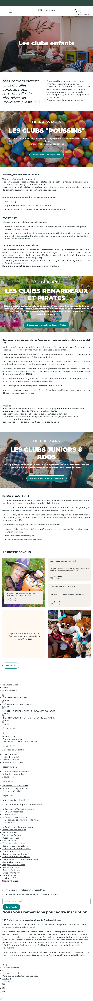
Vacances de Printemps (14, 830)
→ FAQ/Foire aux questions (15, 771)
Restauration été (10, 867)
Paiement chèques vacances (16, 788)
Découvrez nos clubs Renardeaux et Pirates (46, 325)
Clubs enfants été (11, 870)
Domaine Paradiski (11, 851)
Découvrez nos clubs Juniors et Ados (46, 478)
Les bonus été (9, 878)
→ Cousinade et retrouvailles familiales (21, 820)
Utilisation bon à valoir (13, 774)
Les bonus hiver (10, 875)
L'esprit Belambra (11, 760)
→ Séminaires (9, 814)
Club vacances (9, 840)
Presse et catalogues (12, 762)
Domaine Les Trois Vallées (15, 846)
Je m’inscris (11, 907)
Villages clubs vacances (13, 865)
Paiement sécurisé (11, 791)
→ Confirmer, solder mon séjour (18, 827)
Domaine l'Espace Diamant (15, 854)
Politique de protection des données (20, 976)
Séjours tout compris (12, 862)
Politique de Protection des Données (67, 955)
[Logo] (46, 10)
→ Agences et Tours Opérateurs (18, 809)
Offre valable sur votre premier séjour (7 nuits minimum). (30, 894)
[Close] (4, 960)
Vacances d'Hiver (10, 838)
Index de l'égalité (10, 757)
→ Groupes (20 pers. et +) (14, 817)
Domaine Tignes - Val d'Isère (16, 856)
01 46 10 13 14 (8, 736)
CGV (4, 970)
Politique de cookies (12, 973)
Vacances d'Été (9, 832)
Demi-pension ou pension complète (20, 859)
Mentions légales (10, 968)
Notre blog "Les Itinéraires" (15, 800)
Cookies (6, 965)
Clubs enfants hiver (12, 873)
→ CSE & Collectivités (12, 812)
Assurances (8, 777)
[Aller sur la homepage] (5, 724)
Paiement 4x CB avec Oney (15, 786)
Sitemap (6, 978)
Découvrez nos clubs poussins (46, 155)
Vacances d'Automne (12, 835)
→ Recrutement (10, 754)
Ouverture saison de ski (14, 843)
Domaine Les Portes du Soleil (16, 848)
